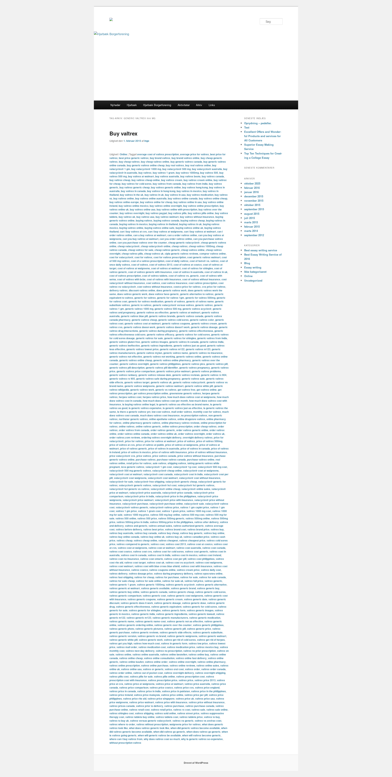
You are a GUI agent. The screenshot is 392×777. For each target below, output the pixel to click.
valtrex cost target (135, 562)
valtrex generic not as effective (185, 621)
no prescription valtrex (194, 415)
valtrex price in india (149, 691)
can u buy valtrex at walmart (149, 235)
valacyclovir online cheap (165, 489)
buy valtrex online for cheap (156, 202)
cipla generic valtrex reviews (181, 253)
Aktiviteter (184, 105)
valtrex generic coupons (142, 599)
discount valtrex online (142, 290)
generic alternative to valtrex (197, 294)
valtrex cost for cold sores (168, 551)
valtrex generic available (155, 588)
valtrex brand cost (175, 529)
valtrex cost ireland (210, 555)
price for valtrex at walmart (160, 441)
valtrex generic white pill (123, 640)
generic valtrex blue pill (134, 316)
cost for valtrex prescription (170, 257)
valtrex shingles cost (121, 713)
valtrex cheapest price (192, 540)
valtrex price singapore (161, 698)
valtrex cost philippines (201, 559)
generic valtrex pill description (127, 367)
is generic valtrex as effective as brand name (182, 404)
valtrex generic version (122, 636)
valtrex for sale (189, 577)
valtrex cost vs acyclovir (180, 562)
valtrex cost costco (120, 551)
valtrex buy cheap (168, 533)
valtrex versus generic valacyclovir (150, 720)
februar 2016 (252, 188)
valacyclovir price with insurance (174, 500)
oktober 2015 (252, 205)
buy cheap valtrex (129, 161)
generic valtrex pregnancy (194, 367)
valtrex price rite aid (134, 698)
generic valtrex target (136, 382)
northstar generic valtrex (133, 419)
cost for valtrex (143, 257)
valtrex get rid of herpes (211, 640)
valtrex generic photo (121, 629)
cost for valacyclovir (121, 257)
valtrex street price (188, 713)
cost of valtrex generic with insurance (150, 272)
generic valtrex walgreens (140, 386)
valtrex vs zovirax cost (208, 720)
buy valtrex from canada (167, 184)
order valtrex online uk (164, 434)
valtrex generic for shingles (145, 610)
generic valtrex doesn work (139, 327)
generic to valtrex (141, 305)
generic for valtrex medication (145, 301)
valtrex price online (172, 695)
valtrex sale (198, 709)
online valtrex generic (148, 426)
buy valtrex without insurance (197, 217)
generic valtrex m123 (198, 349)
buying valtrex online (131, 228)
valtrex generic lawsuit (202, 614)
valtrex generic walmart (212, 636)
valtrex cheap (125, 540)
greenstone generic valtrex (185, 393)
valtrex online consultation (159, 658)
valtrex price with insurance (171, 702)
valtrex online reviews (182, 665)
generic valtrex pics (193, 364)
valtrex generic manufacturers (170, 617)
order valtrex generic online (192, 430)
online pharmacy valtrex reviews (180, 423)
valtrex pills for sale (141, 676)
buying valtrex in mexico (133, 224)
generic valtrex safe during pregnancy (158, 378)
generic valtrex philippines (165, 364)
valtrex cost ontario (151, 559)
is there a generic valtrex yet (133, 412)
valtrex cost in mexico (184, 555)
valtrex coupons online (162, 570)
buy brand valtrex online (185, 158)
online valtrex (127, 426)
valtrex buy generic (191, 533)
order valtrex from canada (134, 430)
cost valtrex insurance (174, 283)
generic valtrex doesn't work (173, 327)
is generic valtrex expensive (145, 408)
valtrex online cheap (131, 658)
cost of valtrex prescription (125, 275)
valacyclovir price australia (145, 492)
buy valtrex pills (177, 213)
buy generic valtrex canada (186, 161)
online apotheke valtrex (162, 419)
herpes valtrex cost (130, 397)
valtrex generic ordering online (135, 625)
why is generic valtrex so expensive (202, 739)
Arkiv (199, 105)
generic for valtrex (145, 298)
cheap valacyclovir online (155, 246)
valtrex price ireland (121, 695)
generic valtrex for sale (149, 338)
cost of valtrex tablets (154, 275)
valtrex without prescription (152, 724)
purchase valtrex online (200, 459)
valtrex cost (158, 544)
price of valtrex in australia (163, 448)
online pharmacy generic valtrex (141, 423)
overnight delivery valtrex (198, 437)
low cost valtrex (161, 412)
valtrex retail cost (139, 709)
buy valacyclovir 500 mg (176, 169)
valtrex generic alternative (211, 584)
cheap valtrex (180, 246)
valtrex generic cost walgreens (185, 595)
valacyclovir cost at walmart (125, 474)
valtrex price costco (161, 687)
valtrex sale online (217, 709)
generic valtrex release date (154, 375)
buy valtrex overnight (132, 213)
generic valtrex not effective (125, 356)
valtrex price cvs (184, 687)
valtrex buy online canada (124, 537)
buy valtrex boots (190, 176)
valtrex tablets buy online (140, 717)
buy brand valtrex (160, 158)
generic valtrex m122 (172, 349)
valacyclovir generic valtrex (135, 485)
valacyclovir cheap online (167, 470)
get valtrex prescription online (151, 393)
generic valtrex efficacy (160, 334)
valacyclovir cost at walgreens (201, 470)
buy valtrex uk (127, 217)
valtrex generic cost (154, 595)
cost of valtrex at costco (188, 264)
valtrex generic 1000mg (151, 584)
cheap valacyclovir (129, 246)
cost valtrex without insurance (154, 286)
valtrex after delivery (206, 522)
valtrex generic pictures (149, 629)
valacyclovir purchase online (166, 503)
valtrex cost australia (188, 548)
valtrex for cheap (144, 577)
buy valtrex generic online (166, 187)
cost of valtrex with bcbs (131, 279)
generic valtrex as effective (153, 312)
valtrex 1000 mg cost (199, 511)
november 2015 (253, 200)
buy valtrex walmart (167, 217)
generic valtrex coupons (176, 323)
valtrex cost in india (159, 555)
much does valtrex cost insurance (160, 415)
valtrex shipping (144, 713)
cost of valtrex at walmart (166, 268)
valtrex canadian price (196, 537)
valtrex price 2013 (205, 680)
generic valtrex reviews (186, 375)
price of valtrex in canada (195, 448)
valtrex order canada (213, 669)
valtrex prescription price (162, 680)
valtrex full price (194, 581)
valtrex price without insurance (207, 702)
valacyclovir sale (194, 503)
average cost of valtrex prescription (158, 154)
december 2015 (253, 196)
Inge (146, 141)
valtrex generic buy (208, 588)
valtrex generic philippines (208, 625)
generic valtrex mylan (149, 353)
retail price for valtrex (138, 463)
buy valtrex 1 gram (164, 172)
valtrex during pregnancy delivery (173, 573)
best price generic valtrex (134, 158)
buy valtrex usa (145, 217)
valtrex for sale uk (172, 581)
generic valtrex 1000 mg (139, 309)
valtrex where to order (122, 724)
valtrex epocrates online (208, 573)
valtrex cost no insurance (124, 559)
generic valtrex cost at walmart (143, 323)
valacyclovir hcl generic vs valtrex (129, 489)
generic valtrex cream (204, 323)
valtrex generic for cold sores (200, 606)
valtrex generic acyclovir (180, 584)
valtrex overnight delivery (179, 673)
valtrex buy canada (146, 533)
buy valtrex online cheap (213, 198)
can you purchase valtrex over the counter (142, 242)
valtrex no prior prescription (199, 651)
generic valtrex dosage (204, 327)
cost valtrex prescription (203, 283)
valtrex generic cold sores (210, 592)
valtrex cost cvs (142, 551)
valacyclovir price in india (139, 496)
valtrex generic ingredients (171, 614)
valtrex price (186, 680)
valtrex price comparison (133, 687)
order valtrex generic (162, 430)
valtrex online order (156, 662)
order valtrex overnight (191, 434)
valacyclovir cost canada (158, 474)
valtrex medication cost (152, 647)
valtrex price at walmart (169, 684)
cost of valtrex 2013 (160, 264)
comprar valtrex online (212, 253)
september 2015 (254, 209)
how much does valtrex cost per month (165, 400)
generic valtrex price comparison (136, 371)
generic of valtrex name (200, 301)
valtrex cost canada (213, 548)
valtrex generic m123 (139, 617)
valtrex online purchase (154, 665)
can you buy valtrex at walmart (140, 239)
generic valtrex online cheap (135, 360)
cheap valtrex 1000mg (202, 246)
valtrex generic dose (194, 603)
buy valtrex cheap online (145, 180)
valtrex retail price (161, 709)
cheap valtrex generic (167, 250)
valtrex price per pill (196, 695)
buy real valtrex (175, 165)
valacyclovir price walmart (138, 500)
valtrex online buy (198, 654)
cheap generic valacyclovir (184, 242)
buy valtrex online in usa (188, 202)
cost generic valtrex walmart (203, 257)
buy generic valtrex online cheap (146, 165)
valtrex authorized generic (188, 526)
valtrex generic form (174, 610)
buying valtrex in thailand (163, 224)
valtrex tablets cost (167, 717)
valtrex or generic (153, 669)
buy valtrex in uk (154, 195)
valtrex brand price (198, 529)
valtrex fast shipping (121, 577)
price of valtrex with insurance (169, 452)
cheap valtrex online (193, 250)
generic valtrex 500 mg (168, 309)
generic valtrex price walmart (173, 371)
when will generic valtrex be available (159, 735)
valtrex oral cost (174, 669)
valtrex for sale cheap (122, 581)
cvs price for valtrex (213, 286)
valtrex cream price (188, 570)
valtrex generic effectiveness (133, 606)
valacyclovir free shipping (149, 481)
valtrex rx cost (181, 709)
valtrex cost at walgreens (132, 548)
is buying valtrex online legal (138, 404)
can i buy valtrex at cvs (133, 231)
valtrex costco (139, 570)
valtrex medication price (181, 647)
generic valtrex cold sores (173, 320)
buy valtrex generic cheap (134, 187)
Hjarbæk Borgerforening (157, 105)
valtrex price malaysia (147, 695)
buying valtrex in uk (190, 224)
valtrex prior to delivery (149, 706)
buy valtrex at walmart (141, 176)
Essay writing (252, 267)
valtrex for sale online (148, 581)
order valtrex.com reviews (124, 437)
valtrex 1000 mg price (136, 515)
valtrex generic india (143, 614)
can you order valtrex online (176, 239)
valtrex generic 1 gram (122, 584)
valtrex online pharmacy (211, 662)
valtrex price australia (197, 684)
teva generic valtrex (132, 467)
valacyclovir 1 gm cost (159, 467)
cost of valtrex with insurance (164, 279)
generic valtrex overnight (134, 364)
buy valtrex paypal (156, 213)
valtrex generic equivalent (166, 606)
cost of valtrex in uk (216, 272)
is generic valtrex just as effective (182, 408)
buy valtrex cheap (119, 180)
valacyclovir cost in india (188, 474)
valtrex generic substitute (208, 632)
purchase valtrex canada (171, 459)
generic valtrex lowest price (142, 349)
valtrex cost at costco (200, 544)
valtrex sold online (165, 713)
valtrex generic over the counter (173, 625)
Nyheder (115, 105)
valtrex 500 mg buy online (165, 515)
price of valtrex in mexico (136, 452)
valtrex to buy (212, 717)
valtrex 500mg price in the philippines (171, 522)
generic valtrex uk (161, 382)
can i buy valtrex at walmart (200, 231)
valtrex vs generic (183, 720)
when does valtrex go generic (203, 731)
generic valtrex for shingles (180, 338)
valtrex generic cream (170, 599)
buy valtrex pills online (201, 213)
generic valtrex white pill (199, 386)
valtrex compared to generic (133, 544)
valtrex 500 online (126, 518)
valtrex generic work (151, 640)
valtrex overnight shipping (210, 673)
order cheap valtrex (205, 426)
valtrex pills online (164, 676)
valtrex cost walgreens (209, 562)
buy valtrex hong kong (195, 187)
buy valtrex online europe (124, 202)
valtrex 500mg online (198, 518)
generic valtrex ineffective (124, 345)
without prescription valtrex (125, 743)
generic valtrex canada (190, 316)
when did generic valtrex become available (195, 728)
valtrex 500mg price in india (133, 522)
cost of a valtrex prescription (147, 261)
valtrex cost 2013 (176, 544)
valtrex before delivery (129, 529)
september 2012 (254, 235)
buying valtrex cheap (192, 220)
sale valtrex (159, 463)
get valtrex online (207, 389)
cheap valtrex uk (154, 253)
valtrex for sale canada (212, 577)
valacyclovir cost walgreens (130, 478)
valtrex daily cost (211, 570)
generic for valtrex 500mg (200, 298)
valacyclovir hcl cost (165, 485)
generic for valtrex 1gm (170, 298)
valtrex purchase (174, 706)
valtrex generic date (195, 599)
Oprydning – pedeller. (258, 123)
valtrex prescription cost (190, 676)
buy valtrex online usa (142, 209)
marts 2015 (251, 222)
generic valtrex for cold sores (193, 334)
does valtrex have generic (164, 294)
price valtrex (143, 456)
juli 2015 (249, 218)
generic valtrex (204, 305)
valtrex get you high (120, 643)
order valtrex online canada (133, 434)
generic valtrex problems (206, 371)
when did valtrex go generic (169, 731)
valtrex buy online (214, 533)
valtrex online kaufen (131, 662)
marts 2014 (251, 231)
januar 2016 (251, 192)
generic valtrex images (154, 342)
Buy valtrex (123, 133)
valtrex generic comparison (125, 595)
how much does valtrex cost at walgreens (191, 397)
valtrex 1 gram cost (149, 511)
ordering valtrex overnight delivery (161, 437)
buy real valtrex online (198, 165)
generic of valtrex (175, 301)
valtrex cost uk (155, 562)
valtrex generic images (200, 610)
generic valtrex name (175, 353)
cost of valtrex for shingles (197, 268)
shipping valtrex (177, 463)
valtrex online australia (146, 654)
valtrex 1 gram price (173, 511)
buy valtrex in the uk (131, 195)
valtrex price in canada (122, 691)
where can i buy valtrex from (126, 739)
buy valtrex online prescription (200, 206)
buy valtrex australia (167, 176)
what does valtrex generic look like (149, 728)
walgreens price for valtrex (185, 724)
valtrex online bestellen (173, 654)
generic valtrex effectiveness (196, 331)
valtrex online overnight (182, 662)
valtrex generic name (121, 621)
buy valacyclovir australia (207, 169)
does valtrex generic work (132, 294)
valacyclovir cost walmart (163, 478)
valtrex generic (213, 581)
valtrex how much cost (147, 643)
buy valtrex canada (213, 176)
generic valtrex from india (212, 338)
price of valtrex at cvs (122, 445)
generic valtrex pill (217, 364)
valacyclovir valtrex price (164, 507)
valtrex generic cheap (181, 592)
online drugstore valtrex (191, 419)
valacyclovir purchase (135, 503)
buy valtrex (144, 172)
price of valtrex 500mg (209, 441)
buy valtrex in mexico (189, 191)
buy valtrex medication (200, 195)
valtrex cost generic (196, 551)
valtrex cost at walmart (161, 548)
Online (123, 154)
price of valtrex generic (133, 448)
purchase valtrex (146, 459)
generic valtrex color (202, 320)
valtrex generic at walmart (124, 588)
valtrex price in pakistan (176, 691)
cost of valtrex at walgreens (134, 268)
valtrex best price (153, 529)
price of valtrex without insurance (207, 452)
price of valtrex (186, 441)
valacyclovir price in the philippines (175, 496)
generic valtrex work (142, 389)
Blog (247, 263)
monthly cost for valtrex (207, 412)
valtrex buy (217, 529)
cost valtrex (153, 283)
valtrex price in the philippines (208, 691)
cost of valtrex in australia (188, 272)
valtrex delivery (118, 573)
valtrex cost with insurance (196, 566)
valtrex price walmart (141, 702)
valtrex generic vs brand (152, 636)
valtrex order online (120, 673)
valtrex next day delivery (140, 651)
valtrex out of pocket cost (148, 673)
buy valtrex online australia (151, 198)
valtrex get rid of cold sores (180, 640)
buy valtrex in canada (133, 191)
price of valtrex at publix (150, 445)
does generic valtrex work (171, 290)
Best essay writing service (260, 250)
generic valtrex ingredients (156, 345)
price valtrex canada (164, 456)
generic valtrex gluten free (124, 342)
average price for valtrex (194, 154)
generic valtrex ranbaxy (123, 375)
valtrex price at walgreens (139, 684)
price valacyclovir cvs (122, 456)
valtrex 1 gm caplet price (194, 507)
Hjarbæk (132, 105)
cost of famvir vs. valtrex (204, 261)
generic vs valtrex (165, 389)
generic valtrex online (188, 356)
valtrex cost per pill (175, 559)
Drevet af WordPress (196, 763)
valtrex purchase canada (199, 706)
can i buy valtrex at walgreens (165, 231)
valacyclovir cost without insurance (199, 478)
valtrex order (192, 669)
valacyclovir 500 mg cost (212, 467)
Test (246, 127)
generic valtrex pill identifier (162, 367)
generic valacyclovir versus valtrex (173, 305)
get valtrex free (186, 389)
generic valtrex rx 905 (122, 378)
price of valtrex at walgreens (181, 445)
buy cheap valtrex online (155, 161)
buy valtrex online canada (183, 198)
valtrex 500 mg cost (192, 515)
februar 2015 (252, 226)
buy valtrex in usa (175, 195)
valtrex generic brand (183, 588)
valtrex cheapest (168, 540)
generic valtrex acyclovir (197, 309)
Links (212, 105)
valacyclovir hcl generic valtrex (196, 485)
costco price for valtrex (187, 286)
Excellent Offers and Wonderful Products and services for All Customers (262, 136)
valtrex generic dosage (167, 603)
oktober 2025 (252, 183)
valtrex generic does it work (137, 603)
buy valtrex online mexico (133, 206)
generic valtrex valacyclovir (189, 382)
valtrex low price (198, 643)
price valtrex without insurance (195, 456)
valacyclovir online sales (196, 489)
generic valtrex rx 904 (213, 375)
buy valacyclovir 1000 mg (146, 169)
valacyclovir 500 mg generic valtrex (130, 470)
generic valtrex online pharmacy (172, 360)
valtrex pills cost (119, 676)
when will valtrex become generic (201, 735)
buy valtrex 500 (209, 172)
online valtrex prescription (177, 426)
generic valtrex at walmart (185, 312)
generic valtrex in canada (184, 342)
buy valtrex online (123, 198)
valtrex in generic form (174, 643)
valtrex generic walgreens (182, 636)
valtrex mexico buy (207, 647)
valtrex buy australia (121, 533)
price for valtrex (134, 441)
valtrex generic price (199, 629)
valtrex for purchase (167, 577)
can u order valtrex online (182, 235)
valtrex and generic (136, 526)
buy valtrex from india (195, 184)
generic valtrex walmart (170, 386)
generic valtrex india (212, 342)
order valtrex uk (215, 434)
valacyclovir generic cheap (181, 481)
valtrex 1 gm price (126, 511)
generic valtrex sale (193, 378)
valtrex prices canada (122, 706)
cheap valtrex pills (132, 253)
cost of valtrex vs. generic (184, 275)
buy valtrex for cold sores (136, 184)
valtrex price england (207, 687)
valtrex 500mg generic (171, 518)
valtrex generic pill (175, 629)
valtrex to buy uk (119, 720)
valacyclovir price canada (177, 492)
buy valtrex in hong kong (161, 191)
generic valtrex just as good (190, 345)
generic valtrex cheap (144, 320)
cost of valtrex (139, 264)
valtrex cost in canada (134, 555)
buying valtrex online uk (189, 228)
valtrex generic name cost (150, 621)
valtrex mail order (127, 647)
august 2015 (251, 214)
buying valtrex (144, 220)
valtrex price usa (205, 698)
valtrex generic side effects (176, 632)
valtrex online (123, 654)
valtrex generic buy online (124, 592)
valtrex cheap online (145, 540)
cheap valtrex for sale (140, 250)
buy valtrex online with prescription (177, 209)
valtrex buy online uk (152, 537)
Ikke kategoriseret (255, 272)
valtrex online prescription (124, 665)
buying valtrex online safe (159, 228)
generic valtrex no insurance (206, 353)
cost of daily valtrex (177, 261)
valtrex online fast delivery (191, 658)
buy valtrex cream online (198, 180)
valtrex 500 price (147, 518)
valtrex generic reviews (144, 632)
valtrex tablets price (191, 717)
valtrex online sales (207, 665)
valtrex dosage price (141, 573)
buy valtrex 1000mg (187, 172)
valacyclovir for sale (121, 481)
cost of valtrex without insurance (201, 279)
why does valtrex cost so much (162, 739)
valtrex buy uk (174, 537)
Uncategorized (253, 280)
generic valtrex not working (159, 356)
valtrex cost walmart (121, 566)
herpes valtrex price (154, 397)
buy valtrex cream (171, 180)
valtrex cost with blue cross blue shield (157, 566)
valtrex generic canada (154, 592)
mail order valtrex (181, 412)
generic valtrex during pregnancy (158, 331)
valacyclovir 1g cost (185, 467)
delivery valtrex (118, 290)
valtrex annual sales (160, 526)
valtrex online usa (131, 669)
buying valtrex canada (166, 220)
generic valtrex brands (162, 316)
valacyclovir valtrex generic (132, 507)
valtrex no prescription (169, 651)
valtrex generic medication (204, 617)
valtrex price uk (185, 698)
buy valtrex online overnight (166, 206)
